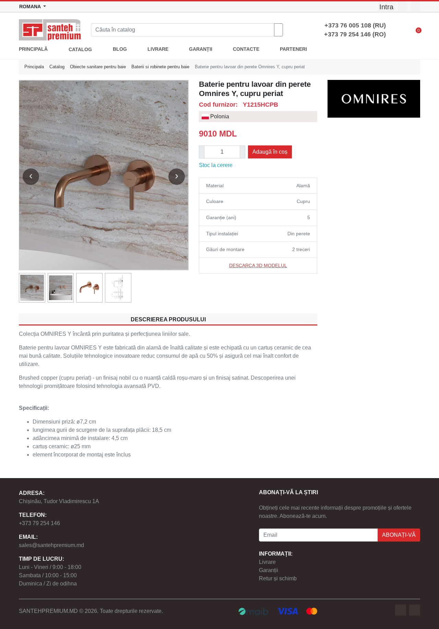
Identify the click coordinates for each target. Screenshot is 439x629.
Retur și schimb (278, 578)
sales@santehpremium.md (51, 545)
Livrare (267, 562)
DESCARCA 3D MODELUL (258, 265)
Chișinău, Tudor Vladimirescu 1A (59, 501)
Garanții (268, 570)
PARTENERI (293, 49)
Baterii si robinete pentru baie (160, 66)
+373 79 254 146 (39, 523)
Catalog (56, 66)
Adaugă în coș (269, 152)
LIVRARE (157, 49)
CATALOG (80, 49)
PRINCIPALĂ (33, 49)
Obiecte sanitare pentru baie (98, 66)
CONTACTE (246, 49)
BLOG (120, 49)
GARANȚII (200, 49)
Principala (34, 66)
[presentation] (31, 176)
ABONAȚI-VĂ (399, 535)
